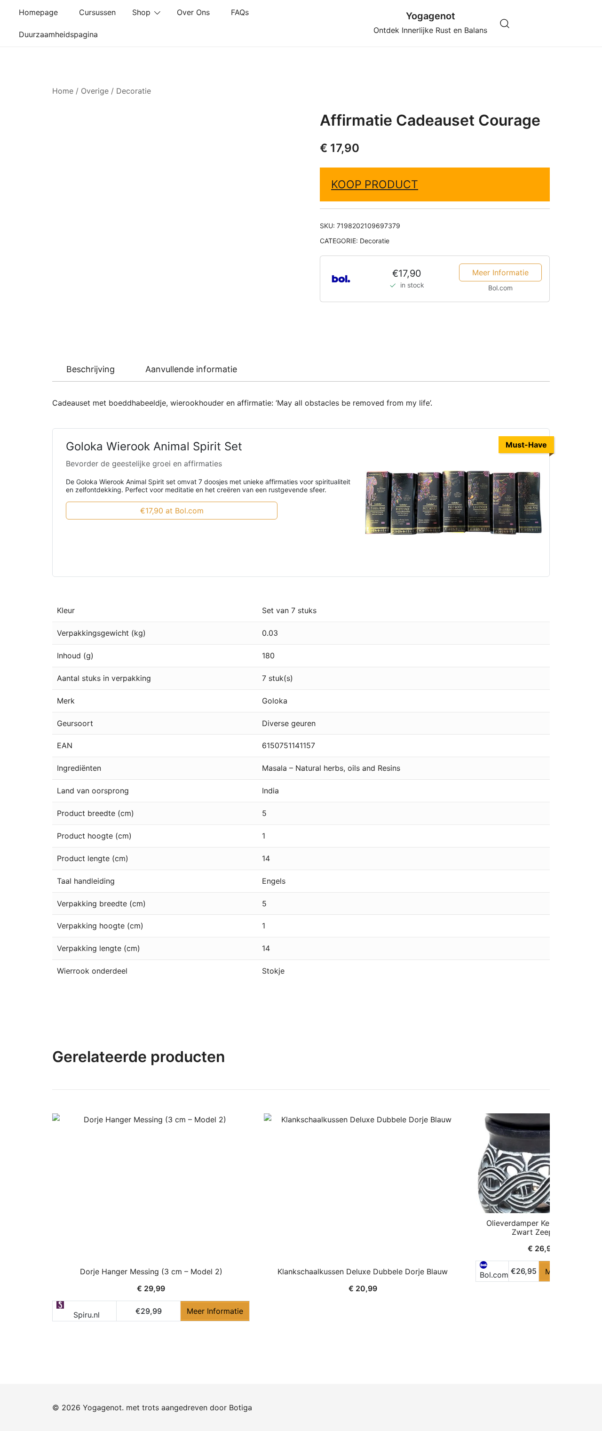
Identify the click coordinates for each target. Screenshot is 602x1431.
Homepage (41, 12)
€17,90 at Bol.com (172, 510)
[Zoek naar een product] (505, 23)
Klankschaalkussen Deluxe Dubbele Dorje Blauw (362, 1271)
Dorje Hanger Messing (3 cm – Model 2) (151, 1271)
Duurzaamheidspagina (61, 34)
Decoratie (133, 91)
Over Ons (195, 12)
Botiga (240, 1407)
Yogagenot (430, 16)
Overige (95, 91)
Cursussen (97, 12)
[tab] (90, 369)
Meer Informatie (500, 272)
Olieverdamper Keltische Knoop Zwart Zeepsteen (542, 1227)
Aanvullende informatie (191, 369)
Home (62, 91)
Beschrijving (90, 369)
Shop (141, 12)
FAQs (242, 12)
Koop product (374, 184)
